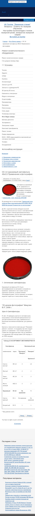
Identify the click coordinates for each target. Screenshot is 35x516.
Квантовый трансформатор (10, 128)
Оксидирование (6, 144)
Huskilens (4, 79)
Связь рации (5, 111)
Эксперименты (6, 122)
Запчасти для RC (7, 84)
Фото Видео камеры (15, 41)
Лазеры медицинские (8, 134)
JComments (17, 423)
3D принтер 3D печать (8, 90)
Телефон (4, 142)
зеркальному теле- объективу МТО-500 (14, 198)
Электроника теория (8, 125)
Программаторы (6, 102)
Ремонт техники (6, 131)
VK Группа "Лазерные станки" (17, 24)
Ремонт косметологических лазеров (12, 58)
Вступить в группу (17, 37)
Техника (4, 70)
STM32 (4, 76)
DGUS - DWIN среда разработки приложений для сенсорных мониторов (16, 138)
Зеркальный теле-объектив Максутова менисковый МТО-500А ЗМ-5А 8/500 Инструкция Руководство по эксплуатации (17, 203)
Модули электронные (8, 96)
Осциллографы (6, 99)
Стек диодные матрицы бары (10, 61)
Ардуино (4, 73)
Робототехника (6, 108)
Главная (5, 41)
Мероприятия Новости (17, 4)
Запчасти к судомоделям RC (10, 87)
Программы (5, 105)
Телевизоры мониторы (8, 114)
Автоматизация (6, 82)
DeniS (28, 180)
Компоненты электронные (9, 93)
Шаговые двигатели (8, 119)
